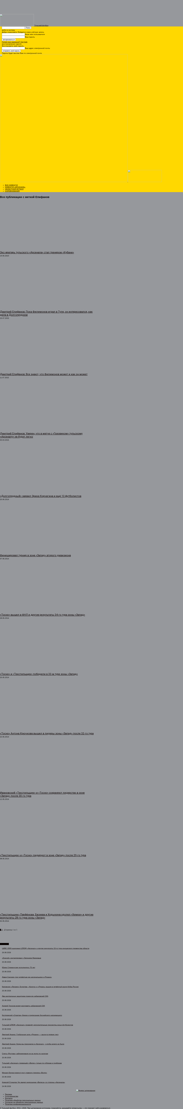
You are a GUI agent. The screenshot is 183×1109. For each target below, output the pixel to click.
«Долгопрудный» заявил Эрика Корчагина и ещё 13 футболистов (40, 496)
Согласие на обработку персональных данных (24, 1102)
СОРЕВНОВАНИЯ (12, 191)
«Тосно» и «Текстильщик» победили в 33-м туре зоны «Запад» (39, 674)
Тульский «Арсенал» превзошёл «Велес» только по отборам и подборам (32, 1063)
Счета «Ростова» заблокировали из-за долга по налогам (25, 1054)
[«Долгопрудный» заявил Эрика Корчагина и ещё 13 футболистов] (47, 469)
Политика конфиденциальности (18, 1104)
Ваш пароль (30, 37)
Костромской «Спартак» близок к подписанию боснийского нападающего (32, 1015)
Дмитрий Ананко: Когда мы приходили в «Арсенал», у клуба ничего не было (33, 1044)
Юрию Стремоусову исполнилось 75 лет (18, 967)
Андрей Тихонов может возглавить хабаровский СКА (23, 1006)
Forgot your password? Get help (14, 42)
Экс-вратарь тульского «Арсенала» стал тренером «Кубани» (37, 252)
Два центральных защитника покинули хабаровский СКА (25, 996)
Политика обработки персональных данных (23, 1100)
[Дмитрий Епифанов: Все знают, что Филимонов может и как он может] (47, 347)
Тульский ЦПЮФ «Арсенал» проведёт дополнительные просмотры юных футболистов (37, 1025)
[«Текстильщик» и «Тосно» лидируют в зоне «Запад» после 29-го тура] (47, 828)
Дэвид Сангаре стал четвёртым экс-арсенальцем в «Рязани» (27, 977)
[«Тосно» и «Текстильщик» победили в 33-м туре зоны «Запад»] (47, 647)
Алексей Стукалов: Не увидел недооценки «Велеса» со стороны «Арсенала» (33, 1082)
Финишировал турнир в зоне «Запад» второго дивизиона (35, 555)
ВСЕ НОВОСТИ (11, 185)
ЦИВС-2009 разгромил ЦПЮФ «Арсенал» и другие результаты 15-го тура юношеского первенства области (45, 948)
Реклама (8, 1094)
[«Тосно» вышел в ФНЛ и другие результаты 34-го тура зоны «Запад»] (47, 588)
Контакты (8, 1098)
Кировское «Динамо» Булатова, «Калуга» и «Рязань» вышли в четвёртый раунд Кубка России (40, 987)
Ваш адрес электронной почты (37, 48)
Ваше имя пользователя (35, 34)
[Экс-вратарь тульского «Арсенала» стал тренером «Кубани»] (47, 225)
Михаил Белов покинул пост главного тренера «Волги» (24, 1073)
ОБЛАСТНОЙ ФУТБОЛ (14, 189)
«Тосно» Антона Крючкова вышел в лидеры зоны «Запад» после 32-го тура (47, 733)
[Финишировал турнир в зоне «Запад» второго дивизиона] (47, 528)
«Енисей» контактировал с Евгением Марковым (21, 958)
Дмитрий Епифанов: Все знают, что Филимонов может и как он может (44, 374)
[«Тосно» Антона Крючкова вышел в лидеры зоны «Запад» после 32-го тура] (47, 706)
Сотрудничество (11, 1096)
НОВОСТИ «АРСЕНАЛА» (15, 187)
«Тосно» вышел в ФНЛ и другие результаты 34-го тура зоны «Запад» (42, 614)
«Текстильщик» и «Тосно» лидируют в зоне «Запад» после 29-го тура (43, 855)
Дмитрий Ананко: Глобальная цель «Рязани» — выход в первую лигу (30, 1034)
